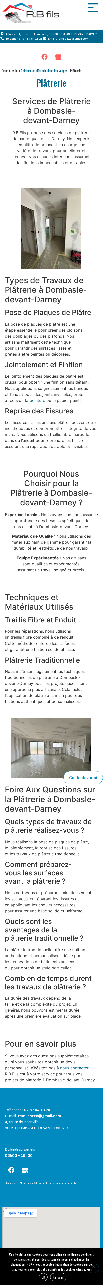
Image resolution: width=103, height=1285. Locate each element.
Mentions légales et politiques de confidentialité (48, 1183)
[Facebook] (44, 56)
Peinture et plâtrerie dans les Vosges (44, 70)
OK (43, 1277)
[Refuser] (93, 1268)
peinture (37, 400)
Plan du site (11, 1183)
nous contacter (74, 1067)
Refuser (58, 1277)
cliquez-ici (84, 1269)
